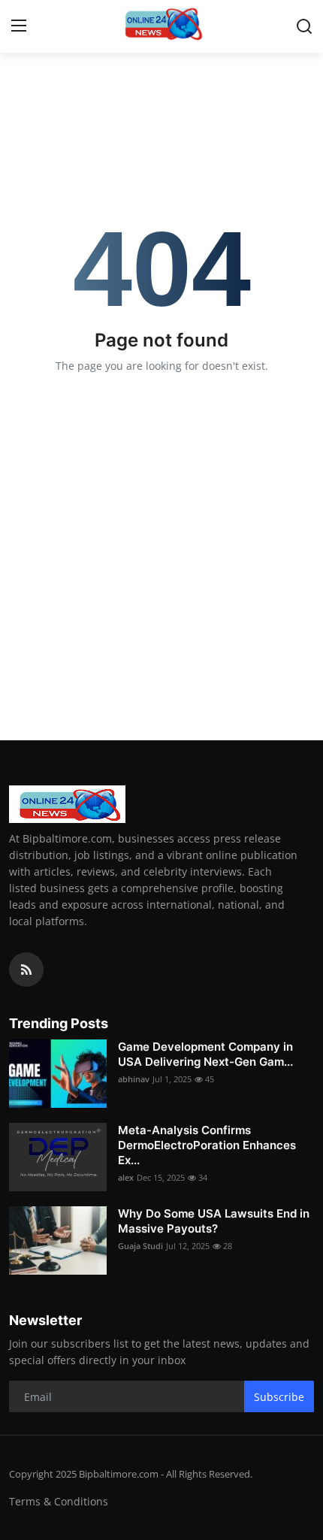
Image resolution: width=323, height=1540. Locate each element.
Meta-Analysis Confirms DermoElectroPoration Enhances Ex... (207, 1145)
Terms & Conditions (58, 1501)
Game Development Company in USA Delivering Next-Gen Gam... (205, 1054)
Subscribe (279, 1397)
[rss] (26, 969)
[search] (304, 26)
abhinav (133, 1079)
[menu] (19, 26)
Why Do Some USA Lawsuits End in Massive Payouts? (213, 1221)
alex (126, 1177)
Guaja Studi (140, 1245)
